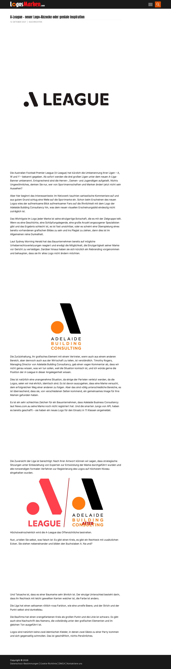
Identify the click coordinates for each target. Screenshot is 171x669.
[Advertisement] (66, 51)
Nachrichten (35, 22)
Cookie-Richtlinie (48, 663)
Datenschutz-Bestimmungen (24, 663)
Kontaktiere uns (74, 663)
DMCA (62, 663)
